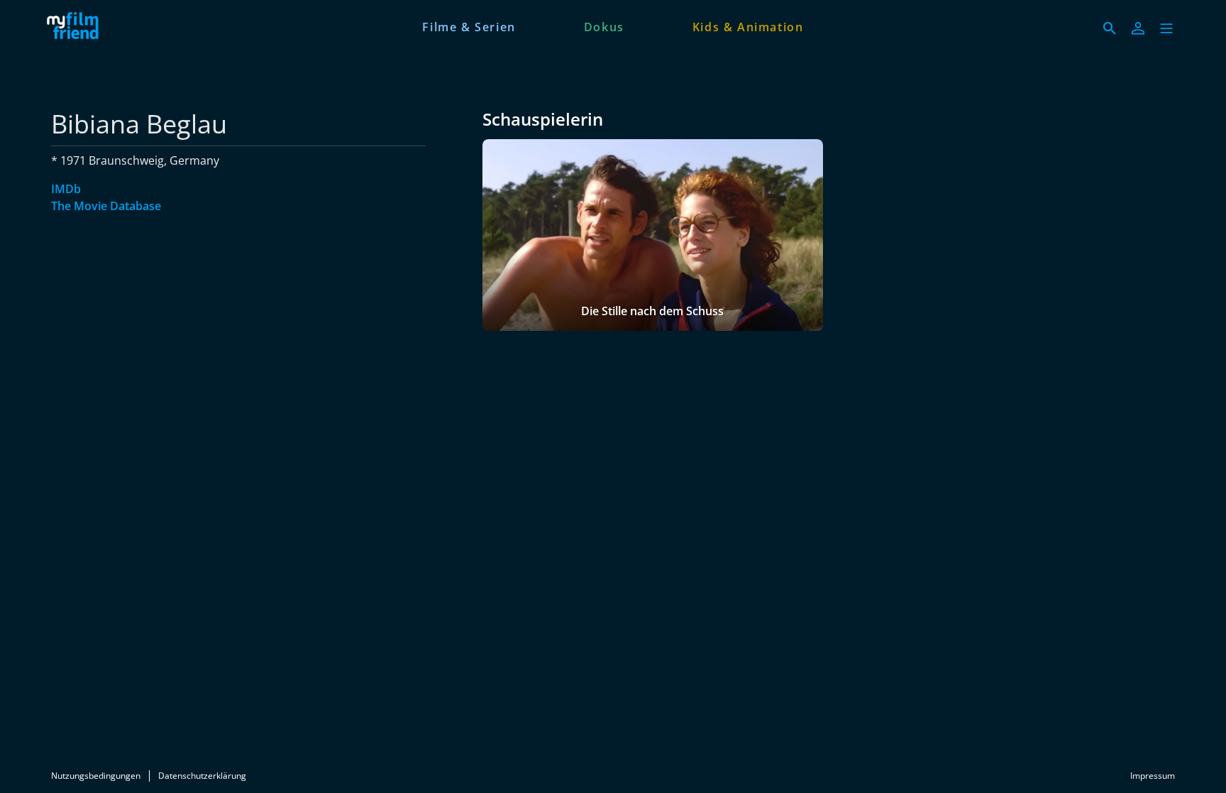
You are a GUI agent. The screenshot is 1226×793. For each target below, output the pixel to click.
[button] (1166, 28)
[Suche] (1109, 28)
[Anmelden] (1138, 28)
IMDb (66, 189)
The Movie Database (106, 206)
